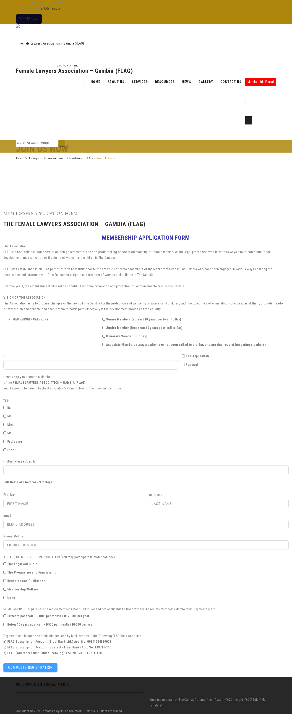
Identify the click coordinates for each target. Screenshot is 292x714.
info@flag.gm (50, 8)
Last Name (155, 495)
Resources (165, 82)
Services (140, 82)
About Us (116, 82)
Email (7, 515)
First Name (10, 495)
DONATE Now (28, 19)
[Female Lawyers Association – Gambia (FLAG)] (50, 43)
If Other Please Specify (19, 461)
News (186, 82)
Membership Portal (261, 82)
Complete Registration (30, 667)
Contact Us (231, 82)
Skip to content (67, 65)
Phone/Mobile (13, 536)
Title (6, 401)
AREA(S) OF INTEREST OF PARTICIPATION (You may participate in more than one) (59, 557)
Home (95, 82)
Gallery (205, 82)
